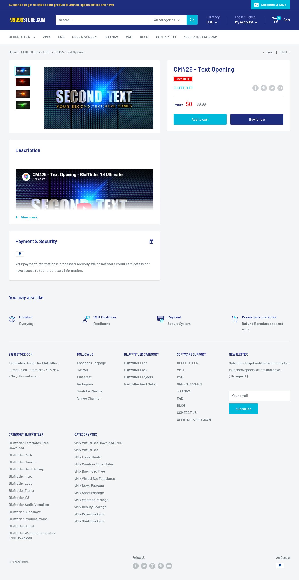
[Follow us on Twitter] (144, 566)
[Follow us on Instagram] (152, 566)
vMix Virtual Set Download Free (98, 443)
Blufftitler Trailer (22, 490)
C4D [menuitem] (129, 37)
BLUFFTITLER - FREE (35, 52)
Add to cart (200, 119)
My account (244, 22)
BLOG (181, 405)
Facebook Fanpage (91, 363)
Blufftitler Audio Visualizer (29, 504)
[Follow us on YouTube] (169, 566)
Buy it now (257, 119)
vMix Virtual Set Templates (94, 478)
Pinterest (84, 377)
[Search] (192, 20)
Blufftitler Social (21, 526)
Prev (269, 52)
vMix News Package (89, 485)
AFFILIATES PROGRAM (194, 419)
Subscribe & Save (273, 5)
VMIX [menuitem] (46, 37)
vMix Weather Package (91, 500)
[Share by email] (280, 87)
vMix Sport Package (89, 492)
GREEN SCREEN (189, 384)
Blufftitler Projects (138, 377)
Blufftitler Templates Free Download (29, 445)
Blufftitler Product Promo (28, 519)
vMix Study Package (89, 521)
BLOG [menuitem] (144, 37)
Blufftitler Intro (20, 476)
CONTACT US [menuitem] (166, 37)
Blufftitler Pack (135, 370)
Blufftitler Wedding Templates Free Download (32, 535)
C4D (180, 398)
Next (284, 52)
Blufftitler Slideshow (25, 512)
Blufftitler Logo (21, 483)
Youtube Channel (90, 391)
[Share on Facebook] (255, 87)
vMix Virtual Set (86, 450)
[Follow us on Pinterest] (161, 566)
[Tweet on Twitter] (272, 87)
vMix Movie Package (89, 514)
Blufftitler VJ (19, 497)
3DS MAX (183, 391)
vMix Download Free (89, 471)
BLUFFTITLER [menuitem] (19, 37)
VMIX (181, 370)
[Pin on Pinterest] (264, 87)
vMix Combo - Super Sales (94, 464)
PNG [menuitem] (61, 37)
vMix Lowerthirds (87, 457)
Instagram (85, 384)
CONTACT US (187, 412)
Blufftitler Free (135, 363)
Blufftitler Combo (22, 462)
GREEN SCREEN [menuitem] (84, 37)
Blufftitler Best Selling (26, 469)
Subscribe (243, 408)
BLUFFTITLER (187, 363)
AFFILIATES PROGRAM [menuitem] (200, 37)
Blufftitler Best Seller (140, 384)
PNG (180, 377)
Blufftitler (183, 88)
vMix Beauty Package (90, 507)
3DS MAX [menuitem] (111, 37)
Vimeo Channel (88, 398)
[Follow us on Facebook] (136, 566)
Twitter (82, 370)
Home (13, 52)
